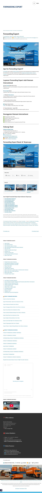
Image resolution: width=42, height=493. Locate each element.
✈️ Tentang (17, 462)
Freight (7, 85)
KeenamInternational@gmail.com (32, 37)
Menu (37, 3)
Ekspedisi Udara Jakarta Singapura (10, 261)
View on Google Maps (8, 428)
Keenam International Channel (15, 452)
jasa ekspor (7, 222)
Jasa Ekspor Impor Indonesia (33, 225)
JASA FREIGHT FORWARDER (8, 346)
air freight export (31, 221)
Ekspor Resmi (11, 94)
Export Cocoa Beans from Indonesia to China (11, 309)
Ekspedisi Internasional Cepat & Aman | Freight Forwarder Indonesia (15, 359)
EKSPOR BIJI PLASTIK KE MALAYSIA (11, 292)
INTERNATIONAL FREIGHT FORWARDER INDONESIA (13, 351)
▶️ (27, 462)
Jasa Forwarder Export (8, 209)
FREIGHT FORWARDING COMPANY (9, 348)
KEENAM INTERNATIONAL (8, 129)
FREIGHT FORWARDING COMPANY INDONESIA (12, 332)
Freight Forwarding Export (20, 190)
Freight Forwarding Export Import (11, 205)
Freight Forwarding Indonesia (11, 330)
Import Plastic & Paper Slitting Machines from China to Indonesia (15, 326)
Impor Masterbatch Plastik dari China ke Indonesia (13, 247)
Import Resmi (6, 243)
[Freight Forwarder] (1, 491)
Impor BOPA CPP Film (8, 244)
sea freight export (27, 223)
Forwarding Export (12, 7)
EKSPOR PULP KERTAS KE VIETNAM (11, 264)
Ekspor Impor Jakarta (8, 272)
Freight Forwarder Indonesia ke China (11, 283)
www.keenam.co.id (8, 134)
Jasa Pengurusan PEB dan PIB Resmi (11, 253)
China (4, 105)
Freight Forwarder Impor (9, 252)
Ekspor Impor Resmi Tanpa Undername (11, 271)
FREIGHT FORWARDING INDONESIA (10, 340)
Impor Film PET (7, 248)
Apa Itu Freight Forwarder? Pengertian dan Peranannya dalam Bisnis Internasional (19, 281)
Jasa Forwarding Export (9, 190)
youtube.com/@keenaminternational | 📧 (20, 37)
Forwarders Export (8, 212)
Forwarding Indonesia (8, 288)
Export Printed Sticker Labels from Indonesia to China (13, 301)
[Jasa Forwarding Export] (10, 187)
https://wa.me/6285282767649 (15, 440)
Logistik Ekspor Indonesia (9, 268)
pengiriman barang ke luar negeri (8, 223)
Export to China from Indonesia (9, 299)
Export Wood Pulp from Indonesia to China (11, 315)
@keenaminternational (8, 37)
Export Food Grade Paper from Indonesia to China (12, 320)
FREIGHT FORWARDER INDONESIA (10, 343)
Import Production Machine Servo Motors (11, 304)
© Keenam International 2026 (21, 488)
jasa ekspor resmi (13, 222)
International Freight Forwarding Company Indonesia (19, 225)
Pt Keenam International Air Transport (6, 480)
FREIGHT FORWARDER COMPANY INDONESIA (12, 357)
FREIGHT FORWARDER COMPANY (9, 335)
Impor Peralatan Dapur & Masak (10, 246)
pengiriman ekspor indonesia (19, 223)
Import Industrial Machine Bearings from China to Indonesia (14, 312)
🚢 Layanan (23, 462)
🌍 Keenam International (9, 462)
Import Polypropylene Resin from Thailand (11, 323)
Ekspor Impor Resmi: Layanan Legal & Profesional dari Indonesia (16, 269)
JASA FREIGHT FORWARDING (8, 354)
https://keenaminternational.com (12, 454)
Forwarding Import (35, 231)
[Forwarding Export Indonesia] (32, 187)
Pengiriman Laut (7, 291)
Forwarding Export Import (9, 202)
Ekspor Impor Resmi (8, 255)
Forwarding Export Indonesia (10, 198)
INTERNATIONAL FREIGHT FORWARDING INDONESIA (13, 338)
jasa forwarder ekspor (24, 222)
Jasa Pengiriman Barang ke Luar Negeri (11, 263)
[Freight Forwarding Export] (21, 187)
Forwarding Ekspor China (9, 208)
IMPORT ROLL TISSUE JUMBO (10, 287)
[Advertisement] (21, 18)
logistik (17, 71)
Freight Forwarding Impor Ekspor (10, 250)
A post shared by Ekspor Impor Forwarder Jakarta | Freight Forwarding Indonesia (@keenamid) (20, 395)
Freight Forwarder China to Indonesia (11, 284)
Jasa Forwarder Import (8, 285)
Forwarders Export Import (9, 273)
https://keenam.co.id (13, 450)
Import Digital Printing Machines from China (11, 317)
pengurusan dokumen (26, 72)
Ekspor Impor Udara (8, 265)
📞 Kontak (36, 462)
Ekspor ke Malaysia (7, 289)
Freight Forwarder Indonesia (10, 296)
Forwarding (14, 30)
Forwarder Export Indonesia (9, 210)
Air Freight (7, 90)
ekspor (31, 72)
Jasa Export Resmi (7, 267)
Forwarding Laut (6, 231)
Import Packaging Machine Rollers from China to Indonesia (14, 307)
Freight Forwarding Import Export (11, 206)
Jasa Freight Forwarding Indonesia (10, 280)
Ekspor (11, 30)
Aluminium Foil (7, 251)
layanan (14, 71)
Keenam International (6, 30)
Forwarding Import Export (9, 200)
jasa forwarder (18, 222)
